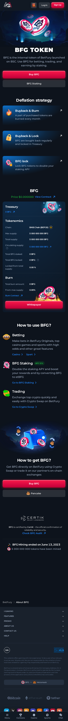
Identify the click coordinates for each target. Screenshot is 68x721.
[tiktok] (46, 711)
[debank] (59, 711)
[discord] (33, 711)
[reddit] (39, 711)
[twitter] (13, 711)
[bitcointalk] (26, 711)
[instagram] (19, 711)
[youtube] (52, 711)
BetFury (7, 602)
